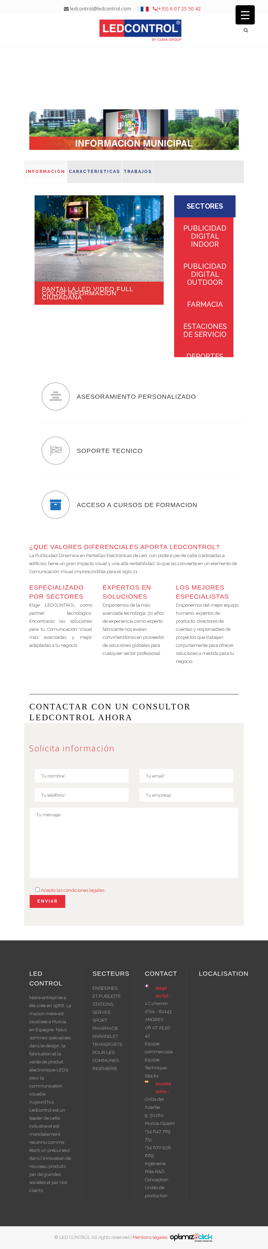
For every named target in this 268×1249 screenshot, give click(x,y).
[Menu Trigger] (245, 14)
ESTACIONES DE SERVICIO (205, 330)
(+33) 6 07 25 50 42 (179, 8)
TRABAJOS (138, 171)
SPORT (99, 1020)
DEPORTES (204, 356)
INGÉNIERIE (104, 1068)
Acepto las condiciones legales (72, 890)
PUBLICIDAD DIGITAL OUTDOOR (204, 274)
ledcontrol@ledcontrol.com (100, 8)
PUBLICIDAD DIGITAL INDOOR (204, 236)
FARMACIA (205, 304)
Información (45, 171)
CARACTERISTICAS (94, 171)
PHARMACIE (105, 1028)
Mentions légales (151, 1237)
